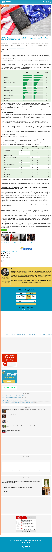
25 (5, 470)
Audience (17, 540)
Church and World (4, 5)
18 (5, 468)
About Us (11, 540)
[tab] (21, 517)
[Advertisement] (26, 324)
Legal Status (31, 540)
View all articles (4, 263)
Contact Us (40, 540)
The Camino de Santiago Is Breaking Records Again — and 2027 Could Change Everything (20, 425)
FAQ (14, 540)
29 (32, 470)
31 (46, 470)
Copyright (36, 540)
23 (39, 468)
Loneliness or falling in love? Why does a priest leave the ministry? (16, 414)
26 (12, 470)
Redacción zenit (12, 48)
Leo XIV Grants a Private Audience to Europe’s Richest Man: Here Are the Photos (14, 400)
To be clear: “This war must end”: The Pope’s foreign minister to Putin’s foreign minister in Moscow (17, 395)
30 (39, 470)
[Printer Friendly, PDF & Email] (4, 230)
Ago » (5, 473)
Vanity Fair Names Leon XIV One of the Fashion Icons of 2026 (11, 397)
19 (12, 468)
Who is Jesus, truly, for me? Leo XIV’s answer (13, 430)
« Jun (3, 473)
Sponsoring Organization (24, 540)
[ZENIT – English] (15, 2)
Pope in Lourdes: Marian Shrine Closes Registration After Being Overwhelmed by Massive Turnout (17, 402)
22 (32, 468)
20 (19, 468)
